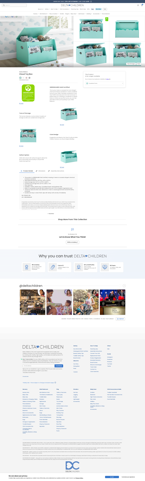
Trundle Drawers (27, 424)
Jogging (75, 394)
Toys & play (59, 394)
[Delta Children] (43, 347)
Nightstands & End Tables (29, 415)
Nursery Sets (26, 392)
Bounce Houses (60, 419)
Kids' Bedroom (43, 14)
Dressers (42, 399)
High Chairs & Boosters (96, 397)
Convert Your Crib (95, 353)
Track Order (93, 367)
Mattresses (81, 14)
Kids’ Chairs (42, 406)
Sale (105, 9)
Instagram (110, 357)
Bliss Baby (98, 9)
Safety (46, 9)
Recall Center (77, 358)
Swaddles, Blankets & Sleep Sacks (30, 432)
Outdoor (58, 403)
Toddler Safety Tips (78, 355)
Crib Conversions (64, 9)
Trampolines (59, 415)
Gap (92, 9)
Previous (120, 285)
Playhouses (59, 397)
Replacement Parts (95, 355)
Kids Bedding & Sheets (45, 415)
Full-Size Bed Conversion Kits (114, 394)
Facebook (109, 359)
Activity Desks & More (62, 406)
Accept (112, 477)
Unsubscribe (25, 376)
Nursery (35, 14)
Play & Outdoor (53, 14)
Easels (58, 399)
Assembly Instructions (96, 351)
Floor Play (58, 424)
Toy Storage (59, 401)
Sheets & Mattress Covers (29, 408)
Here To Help (54, 9)
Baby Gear (73, 14)
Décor (41, 410)
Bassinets (25, 410)
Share (138, 63)
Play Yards (93, 399)
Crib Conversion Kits (28, 426)
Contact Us (93, 369)
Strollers (62, 14)
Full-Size (75, 392)
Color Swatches (94, 371)
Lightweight (76, 399)
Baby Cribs (25, 394)
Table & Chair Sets (44, 408)
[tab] (26, 171)
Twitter (109, 366)
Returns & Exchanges (95, 364)
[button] (20, 78)
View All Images (131, 63)
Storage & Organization (29, 422)
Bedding (89, 14)
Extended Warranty (95, 360)
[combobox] (14, 5)
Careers (75, 372)
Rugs (24, 419)
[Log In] (138, 5)
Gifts (88, 9)
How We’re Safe (77, 349)
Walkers (92, 401)
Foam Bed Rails (43, 419)
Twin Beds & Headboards (46, 394)
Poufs (57, 431)
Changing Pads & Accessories (27, 429)
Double (75, 397)
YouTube (109, 364)
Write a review (71, 242)
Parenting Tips (75, 9)
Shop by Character (45, 424)
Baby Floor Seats (94, 403)
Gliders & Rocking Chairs (29, 401)
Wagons (67, 14)
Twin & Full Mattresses (45, 417)
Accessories (96, 14)
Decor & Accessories (28, 413)
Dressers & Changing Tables (30, 399)
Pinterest (109, 361)
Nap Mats (42, 426)
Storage (42, 403)
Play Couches (60, 410)
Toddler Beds (43, 397)
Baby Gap (25, 397)
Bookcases (25, 417)
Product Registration (95, 358)
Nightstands (43, 401)
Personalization (106, 14)
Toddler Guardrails (112, 392)
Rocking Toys (59, 413)
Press (74, 368)
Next (124, 285)
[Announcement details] (55, 383)
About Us (40, 9)
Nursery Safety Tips (78, 353)
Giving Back (76, 366)
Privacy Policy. (79, 478)
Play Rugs (58, 417)
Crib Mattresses (27, 406)
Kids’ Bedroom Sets (45, 392)
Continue (59, 366)
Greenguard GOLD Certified (80, 351)
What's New (83, 9)
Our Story (75, 364)
